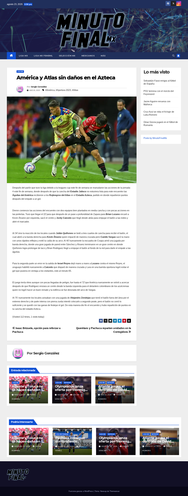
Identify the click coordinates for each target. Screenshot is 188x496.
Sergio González (39, 86)
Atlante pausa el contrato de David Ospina (112, 389)
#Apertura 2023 (63, 90)
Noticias (67, 382)
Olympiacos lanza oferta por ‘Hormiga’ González (71, 389)
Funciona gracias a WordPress (81, 491)
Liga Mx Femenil (43, 55)
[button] (173, 55)
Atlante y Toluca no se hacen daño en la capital (28, 389)
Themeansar (114, 491)
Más (103, 55)
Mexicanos (88, 55)
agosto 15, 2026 (22, 446)
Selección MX (67, 55)
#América (50, 90)
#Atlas (75, 90)
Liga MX (23, 55)
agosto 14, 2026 (153, 446)
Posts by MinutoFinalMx (155, 138)
